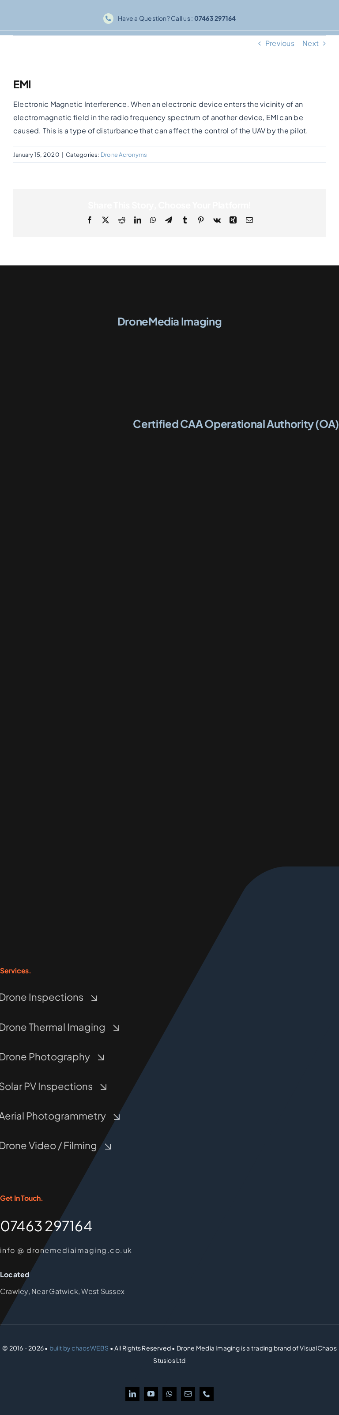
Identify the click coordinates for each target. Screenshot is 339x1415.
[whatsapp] (169, 1394)
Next (310, 43)
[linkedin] (132, 1394)
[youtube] (151, 1394)
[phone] (207, 1394)
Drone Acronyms (124, 154)
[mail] (188, 1394)
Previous (279, 43)
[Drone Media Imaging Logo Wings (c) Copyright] (169, 336)
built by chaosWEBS (79, 1348)
